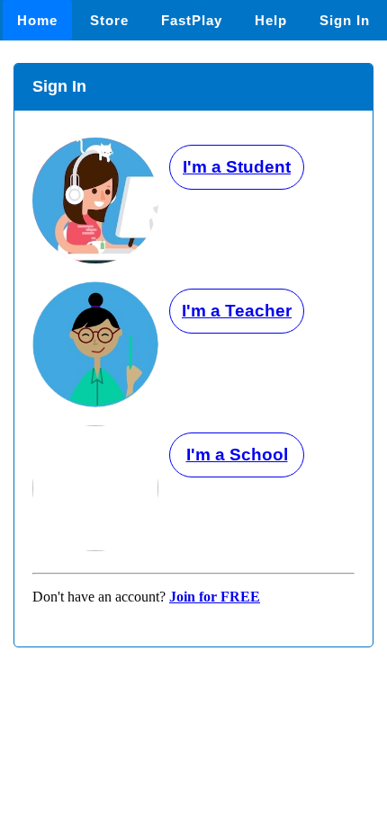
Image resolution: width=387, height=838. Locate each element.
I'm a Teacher (237, 310)
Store (109, 20)
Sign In (345, 20)
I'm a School (237, 454)
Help (271, 20)
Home (37, 20)
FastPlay (191, 20)
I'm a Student (237, 166)
